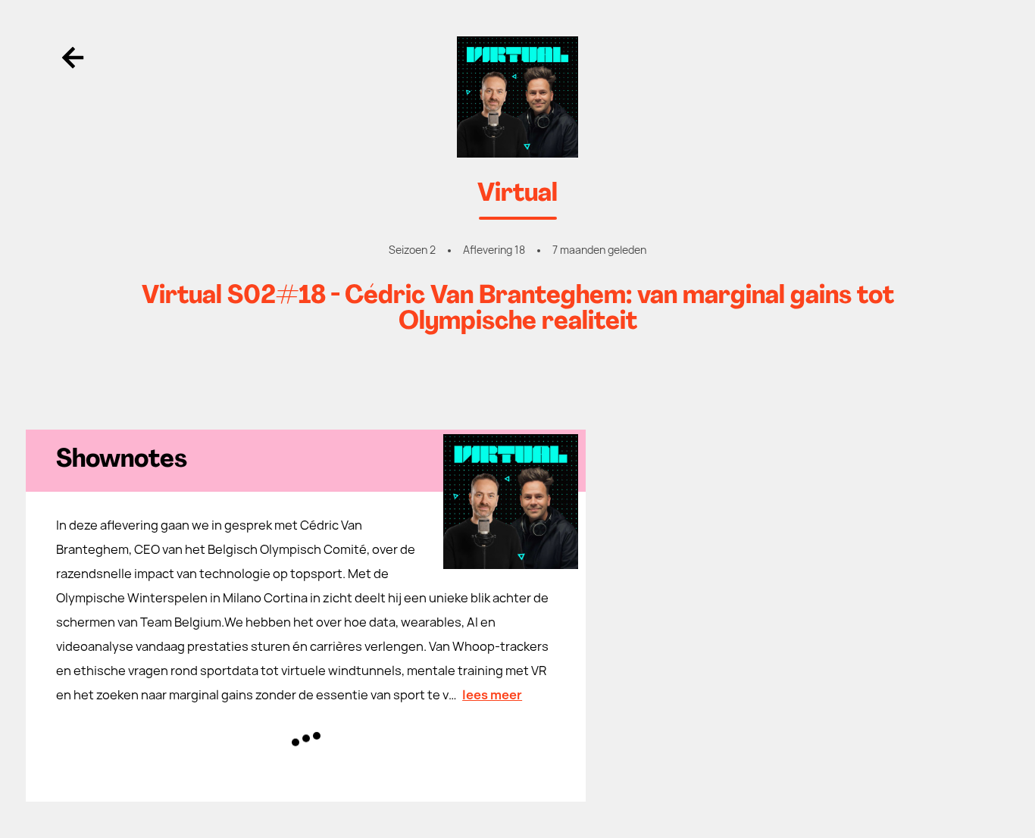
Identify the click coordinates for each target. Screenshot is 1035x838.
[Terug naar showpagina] (517, 97)
